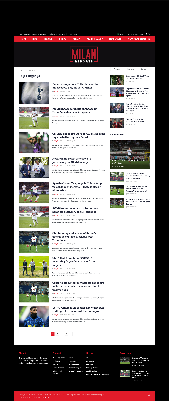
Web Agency (45, 397)
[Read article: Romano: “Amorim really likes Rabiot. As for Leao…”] (130, 154)
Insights (62, 39)
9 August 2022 (65, 315)
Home (23, 39)
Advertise (27, 34)
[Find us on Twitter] (149, 34)
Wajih (56, 91)
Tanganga (32, 70)
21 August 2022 (66, 244)
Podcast (76, 39)
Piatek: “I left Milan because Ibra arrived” (135, 120)
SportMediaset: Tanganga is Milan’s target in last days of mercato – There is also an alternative (77, 187)
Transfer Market (95, 39)
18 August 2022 (66, 269)
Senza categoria (76, 368)
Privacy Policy (42, 34)
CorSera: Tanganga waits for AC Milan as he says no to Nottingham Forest (78, 135)
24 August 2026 (118, 166)
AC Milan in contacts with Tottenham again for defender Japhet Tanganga (75, 209)
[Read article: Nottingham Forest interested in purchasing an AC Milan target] (34, 167)
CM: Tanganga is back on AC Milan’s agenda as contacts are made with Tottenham (74, 236)
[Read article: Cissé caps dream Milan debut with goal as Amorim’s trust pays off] (117, 190)
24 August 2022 (66, 141)
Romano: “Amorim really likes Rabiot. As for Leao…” (140, 360)
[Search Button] (149, 39)
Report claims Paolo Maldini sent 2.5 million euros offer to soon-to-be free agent (137, 107)
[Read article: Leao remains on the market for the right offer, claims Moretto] (117, 177)
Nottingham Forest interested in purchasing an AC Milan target (71, 160)
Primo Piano (74, 364)
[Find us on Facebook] (146, 34)
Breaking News (59, 358)
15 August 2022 (66, 293)
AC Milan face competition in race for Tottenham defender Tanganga (74, 110)
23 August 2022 (66, 166)
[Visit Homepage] (84, 54)
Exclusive (48, 39)
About (21, 34)
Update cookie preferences (68, 34)
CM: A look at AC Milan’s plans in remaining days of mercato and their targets (74, 261)
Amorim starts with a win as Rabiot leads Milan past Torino (138, 201)
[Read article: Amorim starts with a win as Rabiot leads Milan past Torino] (117, 203)
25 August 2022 (66, 116)
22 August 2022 (66, 194)
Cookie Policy (53, 34)
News (34, 39)
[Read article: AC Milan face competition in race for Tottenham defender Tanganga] (34, 118)
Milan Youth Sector (137, 39)
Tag (26, 70)
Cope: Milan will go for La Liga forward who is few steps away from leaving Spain (137, 92)
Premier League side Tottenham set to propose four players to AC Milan (75, 85)
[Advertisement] (69, 16)
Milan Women (115, 39)
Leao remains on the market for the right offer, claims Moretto (138, 175)
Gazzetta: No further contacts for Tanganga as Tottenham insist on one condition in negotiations (78, 286)
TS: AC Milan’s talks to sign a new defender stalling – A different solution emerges (78, 309)
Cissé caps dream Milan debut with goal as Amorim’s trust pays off (136, 188)
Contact (34, 34)
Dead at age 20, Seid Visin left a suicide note (137, 77)
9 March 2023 (65, 91)
